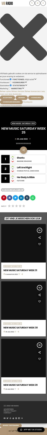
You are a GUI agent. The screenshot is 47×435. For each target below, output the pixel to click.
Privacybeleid (16, 106)
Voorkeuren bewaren (11, 102)
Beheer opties (5, 91)
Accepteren (7, 98)
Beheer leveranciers (33, 91)
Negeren (21, 98)
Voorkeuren (36, 98)
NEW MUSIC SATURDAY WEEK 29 (20, 385)
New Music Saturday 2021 (23, 123)
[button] (23, 37)
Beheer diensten (17, 91)
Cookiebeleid (5, 106)
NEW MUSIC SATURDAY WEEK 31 (20, 270)
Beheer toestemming (11, 425)
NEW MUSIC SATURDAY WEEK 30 (20, 327)
